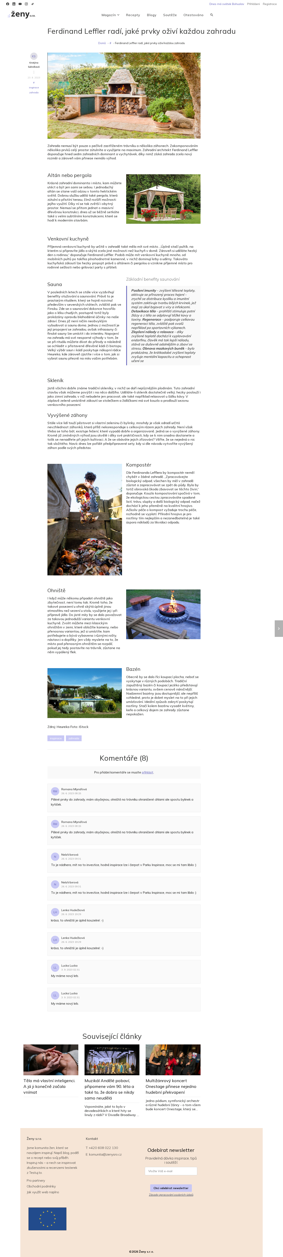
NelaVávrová (69, 854)
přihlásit (147, 772)
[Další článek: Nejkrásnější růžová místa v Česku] (279, 628)
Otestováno (194, 15)
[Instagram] (26, 3)
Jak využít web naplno (43, 1192)
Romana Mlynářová (74, 789)
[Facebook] (7, 3)
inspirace (34, 87)
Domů (102, 43)
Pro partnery (36, 1180)
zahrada (34, 92)
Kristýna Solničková (34, 64)
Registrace (270, 4)
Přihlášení (253, 4)
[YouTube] (20, 3)
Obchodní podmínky (41, 1186)
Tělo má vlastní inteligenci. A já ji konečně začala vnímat (49, 1086)
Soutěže (170, 15)
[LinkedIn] (13, 3)
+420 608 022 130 (103, 1148)
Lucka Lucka (69, 965)
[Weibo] (32, 3)
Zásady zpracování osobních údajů (171, 1194)
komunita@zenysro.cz (105, 1154)
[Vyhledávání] (211, 15)
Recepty (133, 15)
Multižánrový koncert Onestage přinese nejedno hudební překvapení (171, 1086)
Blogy (152, 15)
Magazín (109, 15)
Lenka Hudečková (73, 910)
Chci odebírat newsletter (171, 1188)
